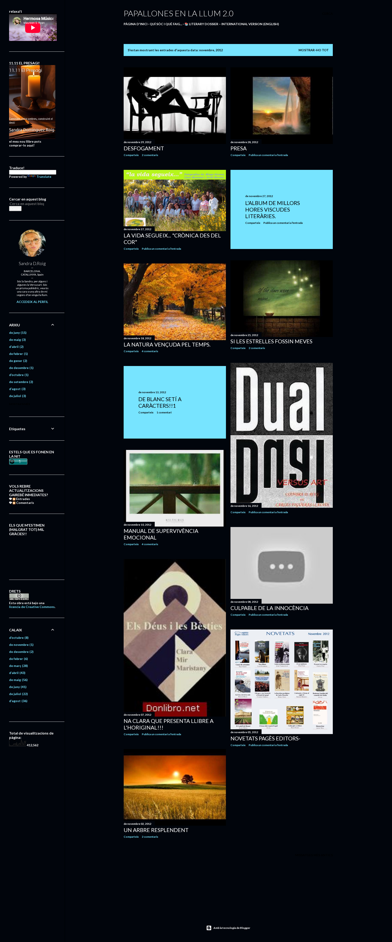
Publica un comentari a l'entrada (268, 155)
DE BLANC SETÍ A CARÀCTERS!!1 (159, 402)
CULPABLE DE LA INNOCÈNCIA (269, 608)
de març (18, 666)
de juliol (17, 396)
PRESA (238, 148)
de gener (17, 361)
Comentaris (24, 503)
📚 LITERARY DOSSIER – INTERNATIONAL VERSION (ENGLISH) (231, 24)
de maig (17, 340)
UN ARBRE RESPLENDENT (156, 830)
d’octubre (18, 375)
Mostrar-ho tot (314, 50)
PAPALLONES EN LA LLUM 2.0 (179, 13)
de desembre (20, 368)
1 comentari (164, 412)
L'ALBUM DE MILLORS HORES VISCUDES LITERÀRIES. (272, 209)
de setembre (20, 382)
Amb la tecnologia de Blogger (231, 928)
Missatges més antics (314, 855)
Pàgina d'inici (135, 24)
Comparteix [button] (131, 155)
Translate (44, 176)
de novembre (20, 645)
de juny (17, 332)
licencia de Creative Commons (32, 607)
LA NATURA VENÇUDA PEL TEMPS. (167, 344)
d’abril (15, 347)
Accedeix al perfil (32, 302)
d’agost (16, 389)
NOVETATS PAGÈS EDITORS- (265, 738)
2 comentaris (150, 155)
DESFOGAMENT (144, 148)
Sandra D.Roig (32, 263)
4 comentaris (150, 351)
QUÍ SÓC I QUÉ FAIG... (166, 24)
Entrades (22, 499)
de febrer (18, 354)
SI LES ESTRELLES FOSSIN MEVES (271, 341)
